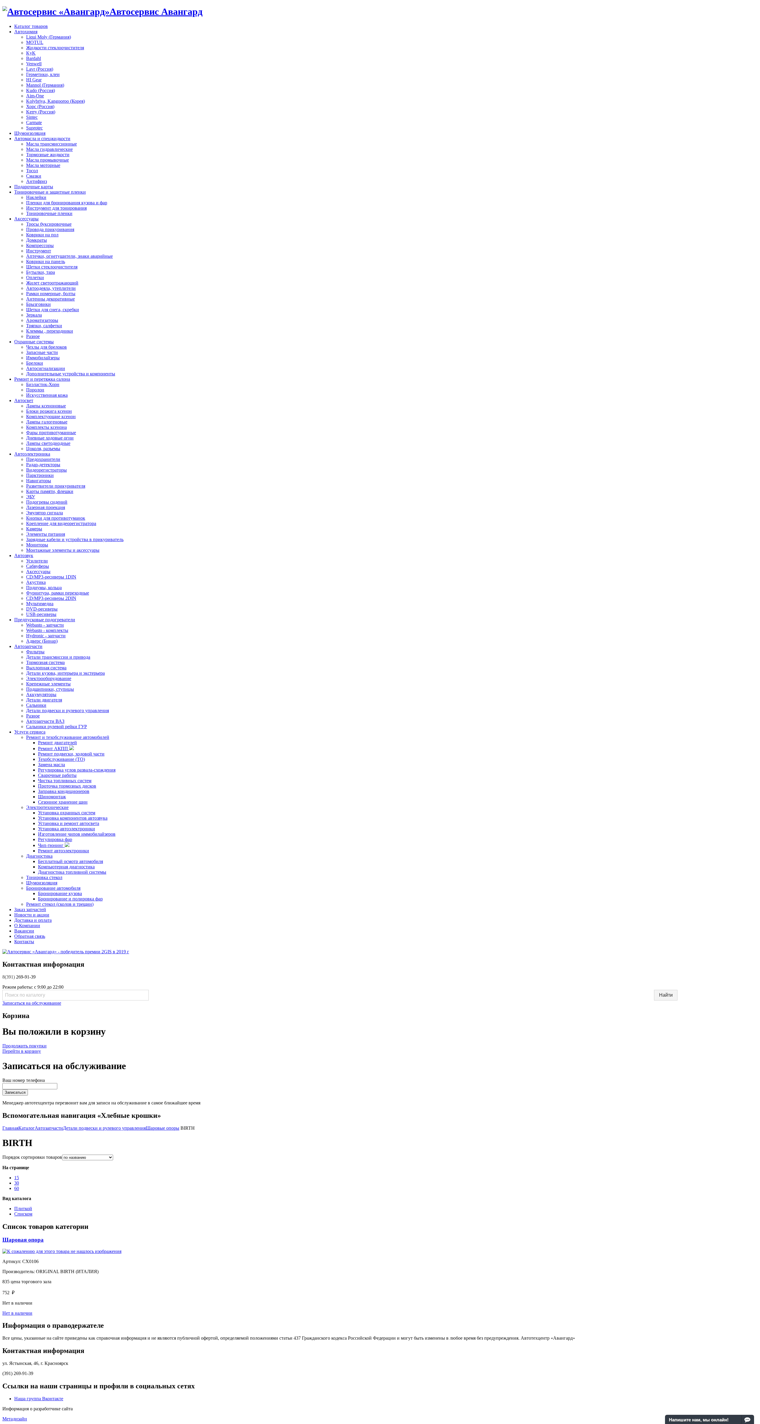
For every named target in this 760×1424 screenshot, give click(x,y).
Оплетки (35, 277)
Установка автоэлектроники (66, 828)
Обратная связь (29, 936)
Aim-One (35, 95)
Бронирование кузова (60, 893)
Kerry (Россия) (40, 111)
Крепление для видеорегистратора (61, 523)
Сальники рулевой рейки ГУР (56, 726)
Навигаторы (38, 480)
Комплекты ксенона (46, 427)
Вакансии (24, 930)
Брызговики (38, 304)
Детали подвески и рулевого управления (67, 710)
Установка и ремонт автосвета (68, 823)
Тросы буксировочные (49, 224)
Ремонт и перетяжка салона (42, 379)
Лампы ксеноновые (46, 405)
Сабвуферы (37, 566)
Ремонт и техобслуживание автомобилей (67, 737)
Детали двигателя (44, 699)
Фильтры (35, 651)
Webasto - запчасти (45, 625)
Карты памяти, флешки (49, 491)
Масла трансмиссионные (51, 143)
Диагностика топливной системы (72, 872)
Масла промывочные (47, 159)
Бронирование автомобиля (53, 888)
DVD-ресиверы (42, 608)
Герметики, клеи (43, 74)
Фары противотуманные (51, 432)
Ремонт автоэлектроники (63, 850)
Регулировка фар (55, 839)
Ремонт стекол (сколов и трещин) (60, 904)
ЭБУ (30, 496)
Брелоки (34, 363)
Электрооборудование (48, 678)
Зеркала (34, 314)
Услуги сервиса (29, 731)
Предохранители (43, 459)
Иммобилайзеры (43, 357)
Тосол (32, 170)
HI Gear (34, 79)
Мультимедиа (39, 603)
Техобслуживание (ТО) (61, 759)
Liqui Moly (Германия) (48, 36)
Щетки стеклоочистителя (51, 266)
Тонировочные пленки (49, 213)
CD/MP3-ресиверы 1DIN (51, 576)
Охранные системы (34, 341)
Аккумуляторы (41, 694)
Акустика (36, 582)
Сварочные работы (57, 775)
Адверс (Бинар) (42, 641)
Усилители (37, 560)
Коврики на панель (45, 261)
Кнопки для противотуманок (55, 518)
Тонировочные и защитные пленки (50, 192)
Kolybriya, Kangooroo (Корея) (55, 101)
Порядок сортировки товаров (32, 1157)
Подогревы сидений (46, 502)
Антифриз (36, 181)
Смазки (33, 175)
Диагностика (39, 856)
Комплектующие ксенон (51, 416)
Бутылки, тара (40, 272)
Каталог (26, 1128)
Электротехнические (47, 807)
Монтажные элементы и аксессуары (62, 550)
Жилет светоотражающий (52, 282)
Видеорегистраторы (46, 469)
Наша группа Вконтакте (38, 1398)
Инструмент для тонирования (56, 208)
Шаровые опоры (162, 1128)
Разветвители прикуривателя (55, 486)
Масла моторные (43, 165)
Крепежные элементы (48, 683)
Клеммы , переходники (49, 331)
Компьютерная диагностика (66, 866)
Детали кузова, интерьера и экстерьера (65, 673)
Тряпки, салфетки (44, 325)
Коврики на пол (42, 234)
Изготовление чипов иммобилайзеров (76, 834)
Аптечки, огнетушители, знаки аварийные (69, 256)
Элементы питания (45, 534)
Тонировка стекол (44, 877)
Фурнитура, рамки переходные (57, 592)
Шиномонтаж (52, 796)
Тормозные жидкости (47, 154)
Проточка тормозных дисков (67, 785)
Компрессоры (40, 245)
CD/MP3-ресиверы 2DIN (51, 598)
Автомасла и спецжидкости (42, 138)
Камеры (34, 528)
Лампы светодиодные (48, 443)
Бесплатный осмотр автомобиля (70, 861)
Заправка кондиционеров (63, 791)
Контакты (24, 941)
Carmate (34, 122)
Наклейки (36, 197)
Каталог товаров (31, 26)
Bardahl (33, 58)
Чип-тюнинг (51, 845)
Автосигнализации (45, 368)
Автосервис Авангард (156, 11)
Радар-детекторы (43, 464)
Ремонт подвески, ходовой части (71, 753)
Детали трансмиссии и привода (58, 657)
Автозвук (23, 555)
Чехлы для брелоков (46, 347)
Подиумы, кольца (44, 587)
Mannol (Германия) (45, 85)
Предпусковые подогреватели (44, 619)
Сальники (36, 705)
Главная (10, 1128)
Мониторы (37, 544)
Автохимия (25, 31)
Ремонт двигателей (57, 742)
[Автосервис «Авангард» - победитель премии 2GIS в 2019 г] (65, 951)
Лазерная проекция (45, 507)
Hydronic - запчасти (46, 635)
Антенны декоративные (50, 298)
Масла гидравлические (49, 149)
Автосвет (23, 400)
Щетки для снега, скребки (52, 309)
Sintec (32, 117)
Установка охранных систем (66, 812)
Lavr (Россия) (39, 69)
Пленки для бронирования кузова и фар (66, 202)
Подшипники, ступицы (50, 689)
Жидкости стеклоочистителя (55, 47)
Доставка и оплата (33, 920)
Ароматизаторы (42, 320)
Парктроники (40, 475)
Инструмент (38, 250)
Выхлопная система (46, 667)
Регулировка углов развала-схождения (76, 769)
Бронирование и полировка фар (70, 898)
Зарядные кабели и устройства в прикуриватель (75, 539)
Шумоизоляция (29, 133)
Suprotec (34, 127)
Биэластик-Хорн (42, 384)
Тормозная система (45, 662)
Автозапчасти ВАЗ (45, 721)
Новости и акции (31, 914)
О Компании (27, 925)
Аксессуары (26, 218)
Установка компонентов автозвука (72, 818)
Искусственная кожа (47, 395)
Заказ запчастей (30, 909)
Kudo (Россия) (40, 90)
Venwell (34, 63)
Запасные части (42, 352)
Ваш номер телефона (23, 1080)
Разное (33, 336)
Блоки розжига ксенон (49, 411)
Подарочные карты (33, 186)
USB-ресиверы (41, 614)
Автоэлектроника (32, 453)
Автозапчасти (28, 646)
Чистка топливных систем (64, 780)
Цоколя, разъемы (43, 448)
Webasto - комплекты (47, 630)
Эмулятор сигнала (44, 512)
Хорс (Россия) (40, 106)
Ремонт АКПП (53, 748)
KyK (31, 53)
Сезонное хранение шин (63, 802)
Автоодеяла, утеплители (51, 288)
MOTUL (34, 42)
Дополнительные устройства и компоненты (70, 373)
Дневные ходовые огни (50, 437)
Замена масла (51, 764)
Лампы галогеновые (46, 421)
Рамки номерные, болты (50, 293)
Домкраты (36, 240)
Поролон (35, 389)
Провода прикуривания (50, 229)
